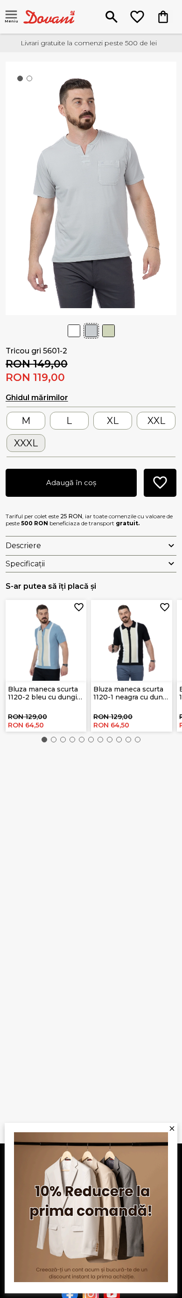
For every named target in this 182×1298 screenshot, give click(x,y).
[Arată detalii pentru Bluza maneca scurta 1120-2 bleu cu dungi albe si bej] (46, 640)
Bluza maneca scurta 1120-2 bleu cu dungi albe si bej (43, 693)
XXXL (26, 443)
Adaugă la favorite (79, 607)
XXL (156, 420)
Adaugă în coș (71, 482)
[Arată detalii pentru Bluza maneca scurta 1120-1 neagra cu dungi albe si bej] (131, 640)
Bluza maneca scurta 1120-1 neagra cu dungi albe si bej (131, 693)
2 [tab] (31, 80)
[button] (44, 739)
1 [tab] (22, 80)
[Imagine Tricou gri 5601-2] (91, 187)
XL (113, 420)
